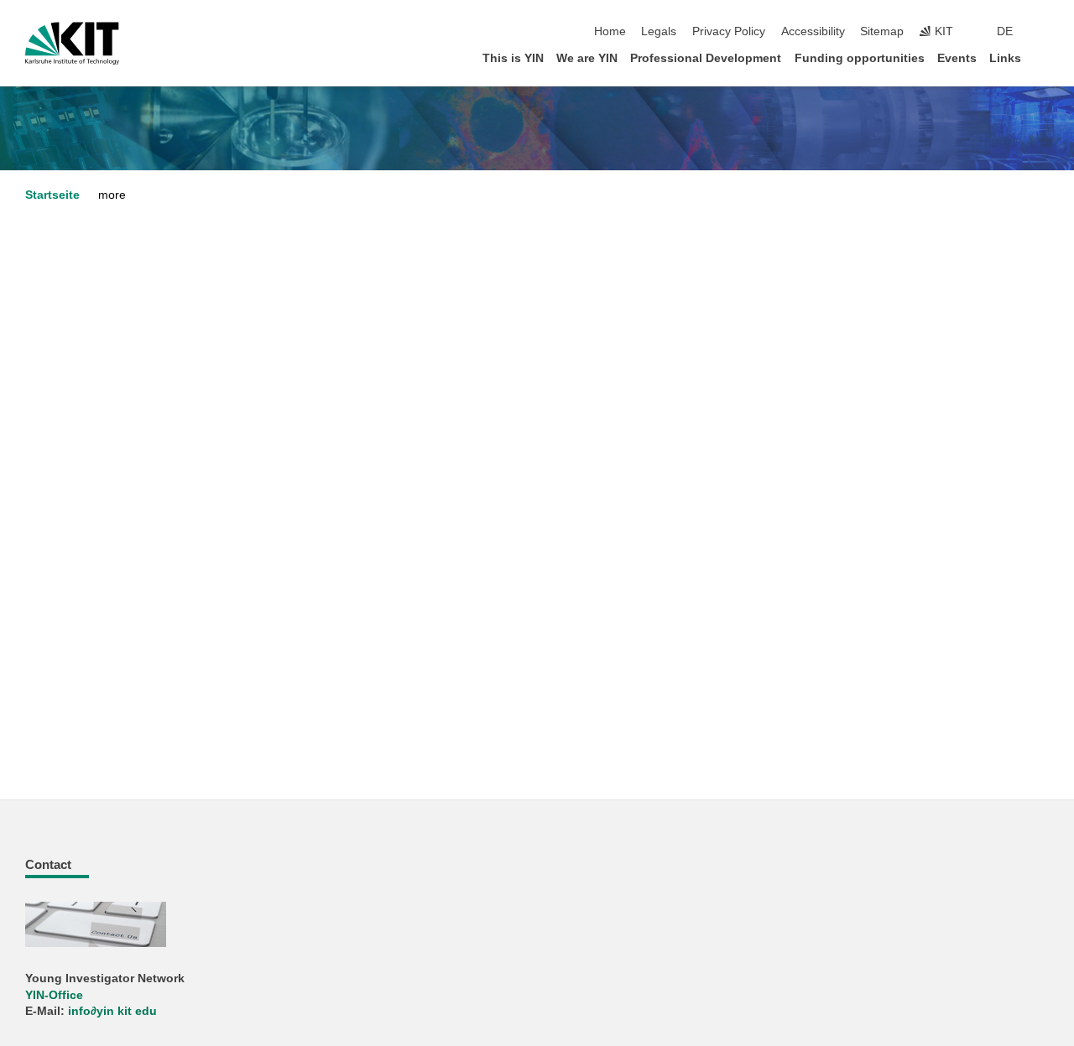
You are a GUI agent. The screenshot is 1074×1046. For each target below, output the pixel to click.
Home (610, 31)
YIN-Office (54, 995)
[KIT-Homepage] (72, 43)
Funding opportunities (860, 58)
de (1005, 31)
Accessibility (813, 31)
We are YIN (587, 58)
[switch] (1044, 32)
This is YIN (513, 58)
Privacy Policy (728, 31)
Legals (658, 31)
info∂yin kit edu (112, 1011)
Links (1005, 58)
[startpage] (1044, 57)
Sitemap (882, 31)
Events (957, 58)
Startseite (52, 195)
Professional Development (705, 58)
